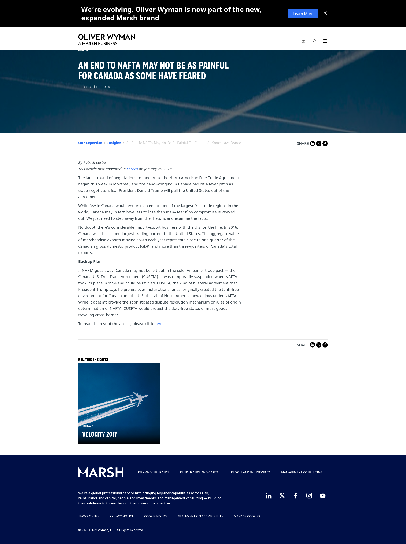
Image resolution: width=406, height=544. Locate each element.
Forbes (132, 168)
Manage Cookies (247, 516)
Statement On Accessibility (200, 516)
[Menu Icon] (324, 40)
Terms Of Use (88, 516)
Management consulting (301, 472)
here (158, 323)
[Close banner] (325, 13)
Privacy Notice (122, 516)
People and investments (251, 472)
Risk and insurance (153, 472)
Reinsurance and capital (200, 472)
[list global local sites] (303, 41)
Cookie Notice (155, 516)
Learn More (303, 13)
